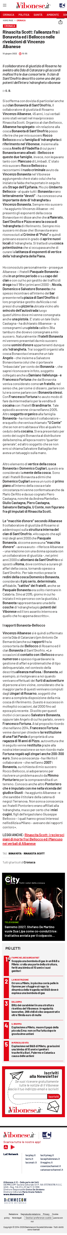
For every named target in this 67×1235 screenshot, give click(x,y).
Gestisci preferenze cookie (39, 1217)
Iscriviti (54, 1096)
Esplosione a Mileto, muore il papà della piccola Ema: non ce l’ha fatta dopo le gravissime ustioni (35, 1030)
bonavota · (16, 853)
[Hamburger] (5, 6)
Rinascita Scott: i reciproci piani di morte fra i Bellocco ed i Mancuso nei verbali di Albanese (33, 839)
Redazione (13, 1214)
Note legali (17, 1218)
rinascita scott (34, 853)
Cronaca (21, 20)
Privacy (46, 1214)
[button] (60, 22)
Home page (8, 20)
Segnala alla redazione (30, 1214)
